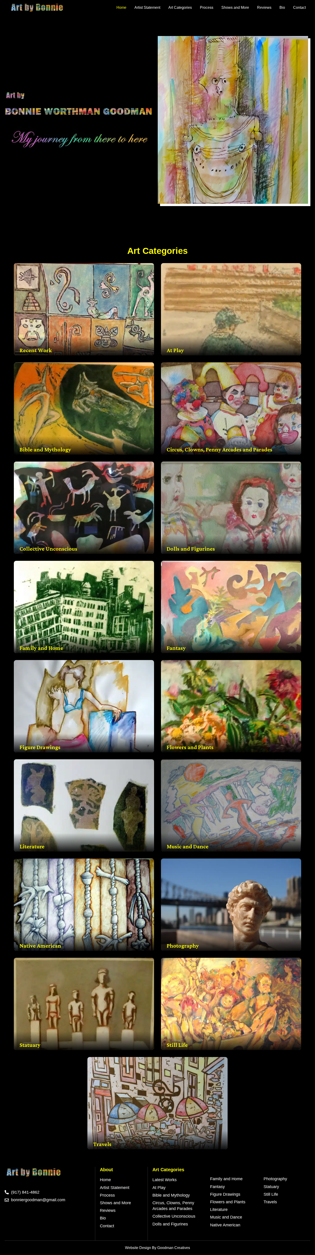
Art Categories (180, 7)
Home (121, 7)
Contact (299, 7)
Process (206, 7)
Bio (282, 7)
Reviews (264, 7)
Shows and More (235, 7)
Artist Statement (147, 7)
